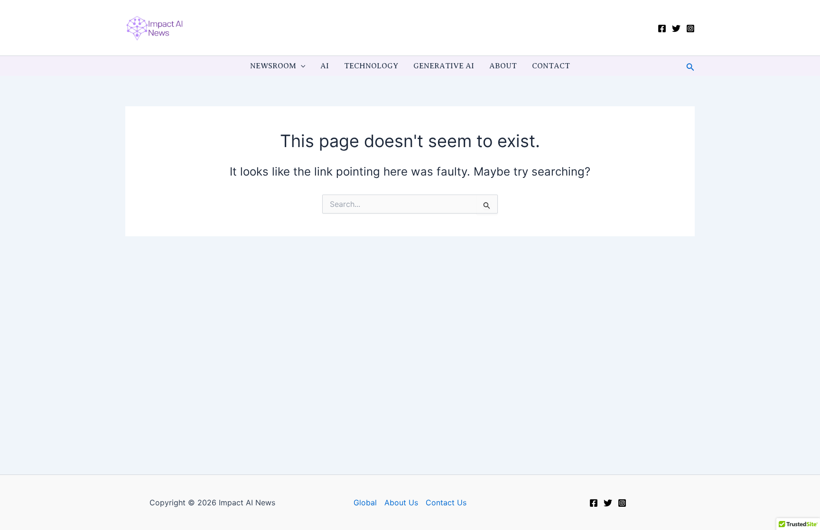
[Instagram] (690, 28)
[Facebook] (662, 28)
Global (365, 502)
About (503, 66)
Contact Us (446, 502)
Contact (551, 66)
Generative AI (443, 66)
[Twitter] (676, 28)
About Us (401, 502)
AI (324, 66)
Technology (371, 66)
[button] (301, 66)
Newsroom (273, 66)
